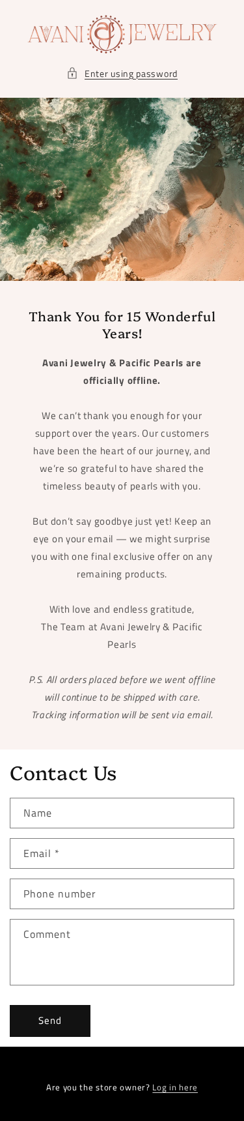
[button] (122, 73)
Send (50, 1020)
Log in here (175, 1087)
